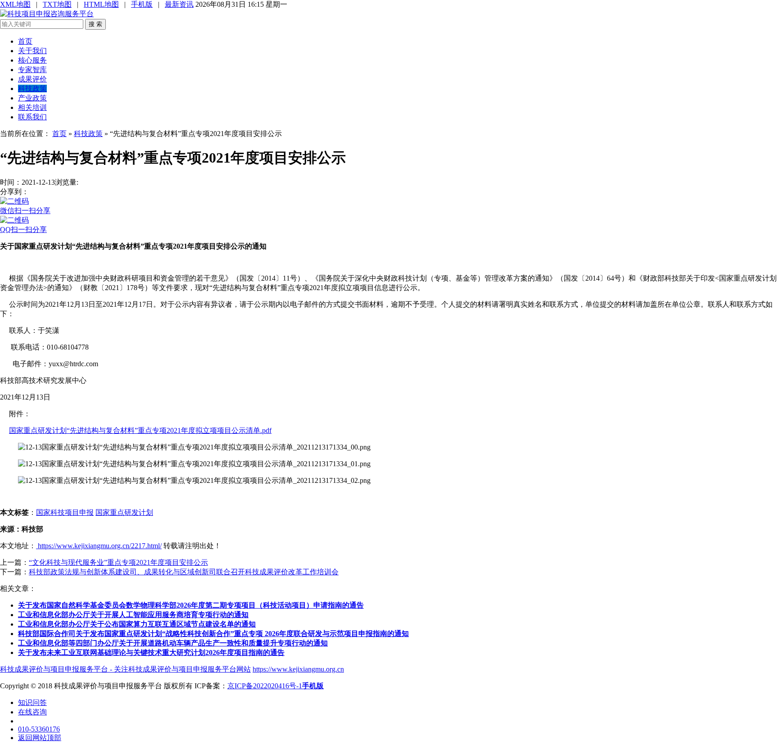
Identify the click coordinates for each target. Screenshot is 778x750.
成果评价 (32, 79)
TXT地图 (57, 4)
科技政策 (32, 88)
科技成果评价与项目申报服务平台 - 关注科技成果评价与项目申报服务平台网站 (125, 669)
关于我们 (32, 51)
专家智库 (32, 69)
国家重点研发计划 (124, 512)
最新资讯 (179, 4)
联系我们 (32, 117)
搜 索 (95, 24)
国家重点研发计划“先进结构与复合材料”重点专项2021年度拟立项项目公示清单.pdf (140, 430)
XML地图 (15, 4)
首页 (25, 41)
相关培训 (32, 107)
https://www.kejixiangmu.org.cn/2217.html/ (99, 546)
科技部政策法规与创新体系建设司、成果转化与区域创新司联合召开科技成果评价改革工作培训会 (184, 572)
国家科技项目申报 (65, 512)
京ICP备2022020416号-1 (264, 686)
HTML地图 (101, 4)
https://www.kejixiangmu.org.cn (298, 669)
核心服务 (32, 60)
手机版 (142, 4)
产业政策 (32, 98)
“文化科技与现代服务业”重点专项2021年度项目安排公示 (118, 562)
